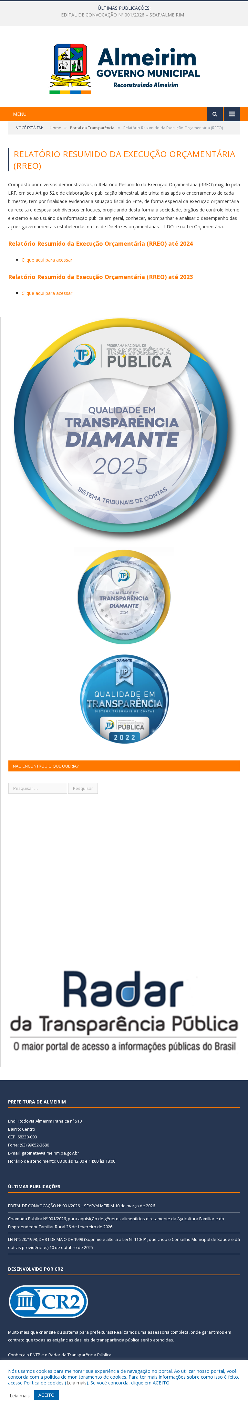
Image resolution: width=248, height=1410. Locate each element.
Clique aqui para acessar (47, 260)
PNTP (35, 1355)
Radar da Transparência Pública (79, 1355)
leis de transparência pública (111, 1340)
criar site (47, 1332)
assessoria (159, 1332)
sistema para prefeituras (87, 1332)
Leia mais (77, 1382)
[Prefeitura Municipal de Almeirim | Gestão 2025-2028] (124, 67)
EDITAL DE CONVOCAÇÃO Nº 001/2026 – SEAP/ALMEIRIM (61, 1206)
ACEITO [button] (46, 1395)
